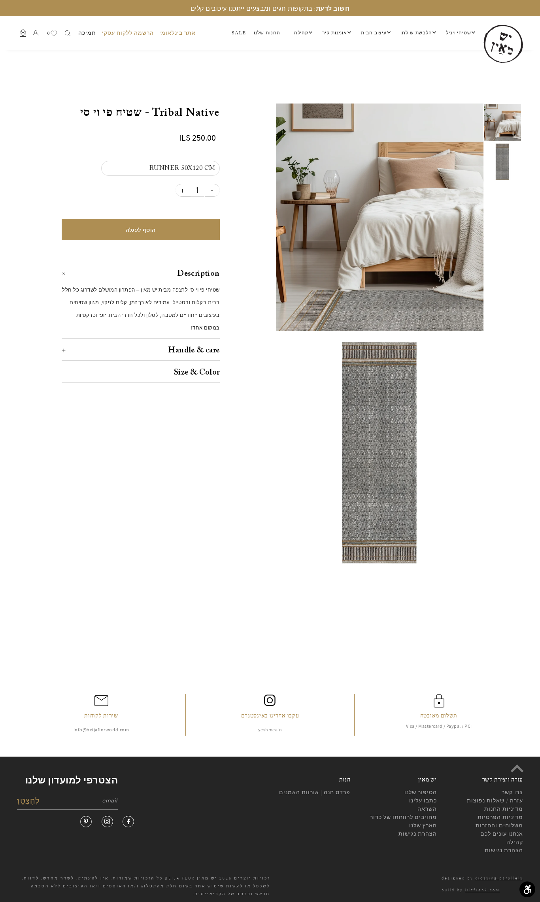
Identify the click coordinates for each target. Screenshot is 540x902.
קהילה (514, 842)
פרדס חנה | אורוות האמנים (314, 792)
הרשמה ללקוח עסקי (128, 33)
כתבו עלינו (423, 800)
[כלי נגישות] (527, 889)
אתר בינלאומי (177, 33)
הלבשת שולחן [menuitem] (416, 33)
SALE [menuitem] (239, 33)
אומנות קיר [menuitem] (334, 33)
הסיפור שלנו (420, 792)
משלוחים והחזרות (499, 825)
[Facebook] (128, 821)
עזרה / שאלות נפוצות (495, 800)
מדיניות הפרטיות (500, 817)
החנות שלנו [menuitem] (267, 33)
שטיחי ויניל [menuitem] (458, 33)
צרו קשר (512, 792)
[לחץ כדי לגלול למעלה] (517, 768)
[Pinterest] (86, 821)
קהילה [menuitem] (301, 33)
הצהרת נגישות (417, 833)
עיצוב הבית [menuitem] (374, 33)
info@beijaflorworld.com (101, 730)
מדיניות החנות (503, 808)
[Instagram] (107, 821)
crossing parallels (499, 878)
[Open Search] (67, 33)
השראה (427, 808)
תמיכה (87, 33)
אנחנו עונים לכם (501, 833)
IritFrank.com (482, 890)
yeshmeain (270, 730)
